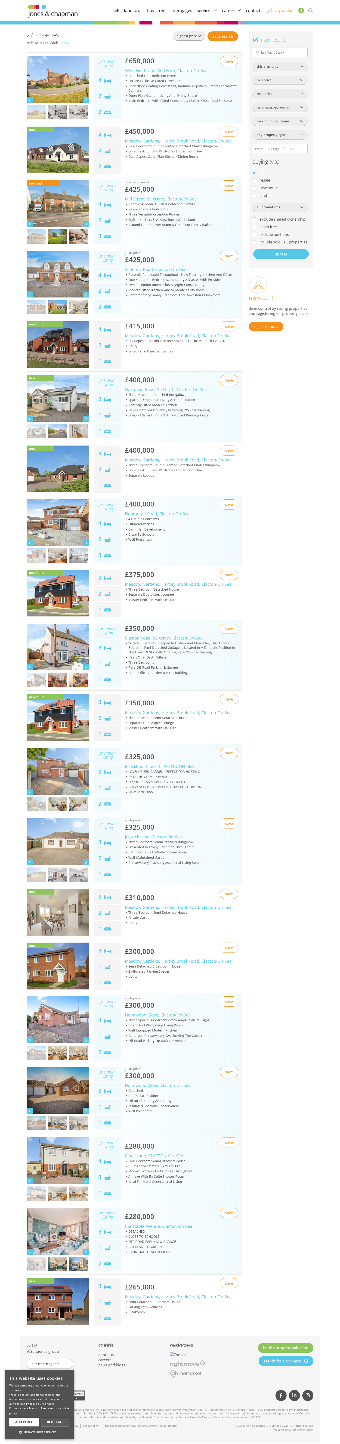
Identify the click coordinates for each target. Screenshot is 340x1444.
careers (230, 10)
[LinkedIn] (294, 1395)
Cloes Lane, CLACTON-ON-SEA (154, 1156)
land (263, 195)
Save (223, 36)
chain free (268, 226)
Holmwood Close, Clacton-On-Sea (158, 1015)
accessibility (91, 1426)
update (281, 254)
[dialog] (39, 1404)
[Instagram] (307, 1395)
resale (264, 180)
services (205, 10)
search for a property (283, 1361)
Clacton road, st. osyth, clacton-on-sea (164, 638)
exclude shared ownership (282, 219)
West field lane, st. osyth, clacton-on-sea (166, 70)
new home (268, 187)
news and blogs (111, 1365)
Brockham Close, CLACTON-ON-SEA (159, 766)
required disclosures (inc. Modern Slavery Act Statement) (140, 1426)
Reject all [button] (55, 1422)
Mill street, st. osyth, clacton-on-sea (161, 199)
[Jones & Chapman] (53, 10)
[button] (39, 1432)
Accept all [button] (24, 1422)
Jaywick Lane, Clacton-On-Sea (153, 837)
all (261, 172)
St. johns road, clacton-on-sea (155, 269)
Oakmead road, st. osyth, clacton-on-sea (166, 389)
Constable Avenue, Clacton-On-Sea (158, 1226)
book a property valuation (285, 1347)
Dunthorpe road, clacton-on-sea (157, 513)
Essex (64, 43)
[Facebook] (281, 1395)
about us (106, 1354)
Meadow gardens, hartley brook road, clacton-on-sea (178, 141)
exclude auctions (274, 234)
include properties (283, 242)
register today (266, 326)
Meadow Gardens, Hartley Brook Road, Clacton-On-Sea (178, 712)
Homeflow (306, 1430)
